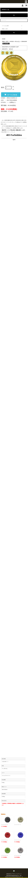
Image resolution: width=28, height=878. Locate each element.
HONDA (12, 41)
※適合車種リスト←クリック (8, 132)
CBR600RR (24, 41)
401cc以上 (17, 41)
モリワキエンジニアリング (14, 1)
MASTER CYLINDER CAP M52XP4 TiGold (17, 824)
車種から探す (5, 41)
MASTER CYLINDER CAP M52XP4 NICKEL (17, 855)
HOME (3, 39)
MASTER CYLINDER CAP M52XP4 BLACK (4, 824)
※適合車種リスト (5, 761)
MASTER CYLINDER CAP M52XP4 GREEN (4, 855)
